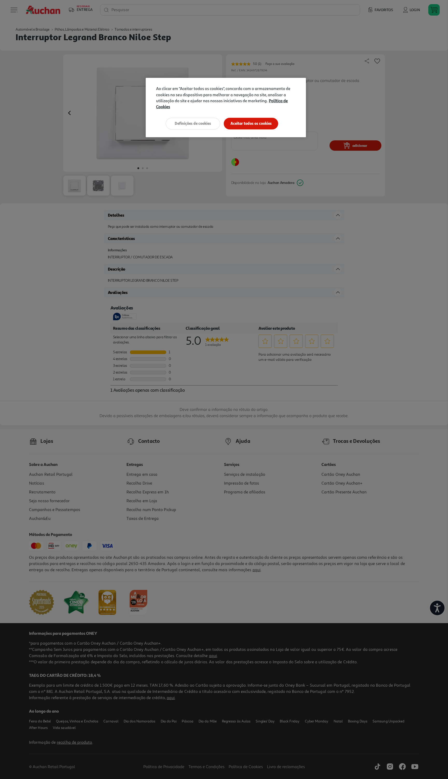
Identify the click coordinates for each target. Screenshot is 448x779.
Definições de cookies (193, 123)
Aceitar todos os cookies (251, 123)
